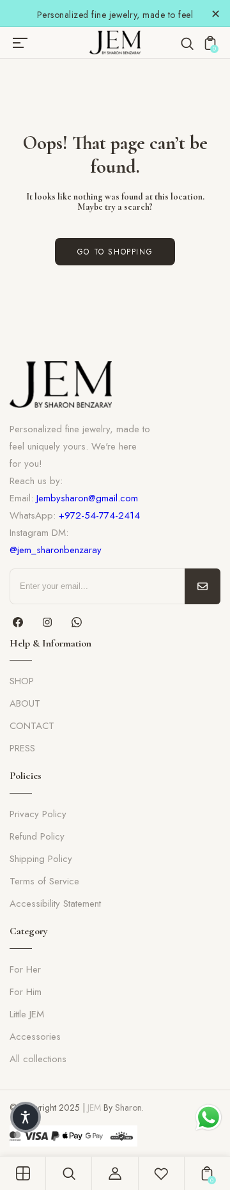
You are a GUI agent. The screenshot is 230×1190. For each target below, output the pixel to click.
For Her (25, 969)
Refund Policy (37, 836)
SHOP (22, 681)
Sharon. (129, 1107)
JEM (94, 1107)
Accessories (35, 1037)
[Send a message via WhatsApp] (209, 1117)
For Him (26, 992)
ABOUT (25, 703)
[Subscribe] (202, 586)
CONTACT (32, 726)
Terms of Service (44, 881)
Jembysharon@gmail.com (87, 498)
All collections (38, 1059)
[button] (25, 1117)
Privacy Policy (38, 814)
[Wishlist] (161, 1173)
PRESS (22, 748)
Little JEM (27, 1014)
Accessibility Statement (55, 903)
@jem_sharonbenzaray (56, 550)
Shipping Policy (41, 859)
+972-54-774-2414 (99, 515)
